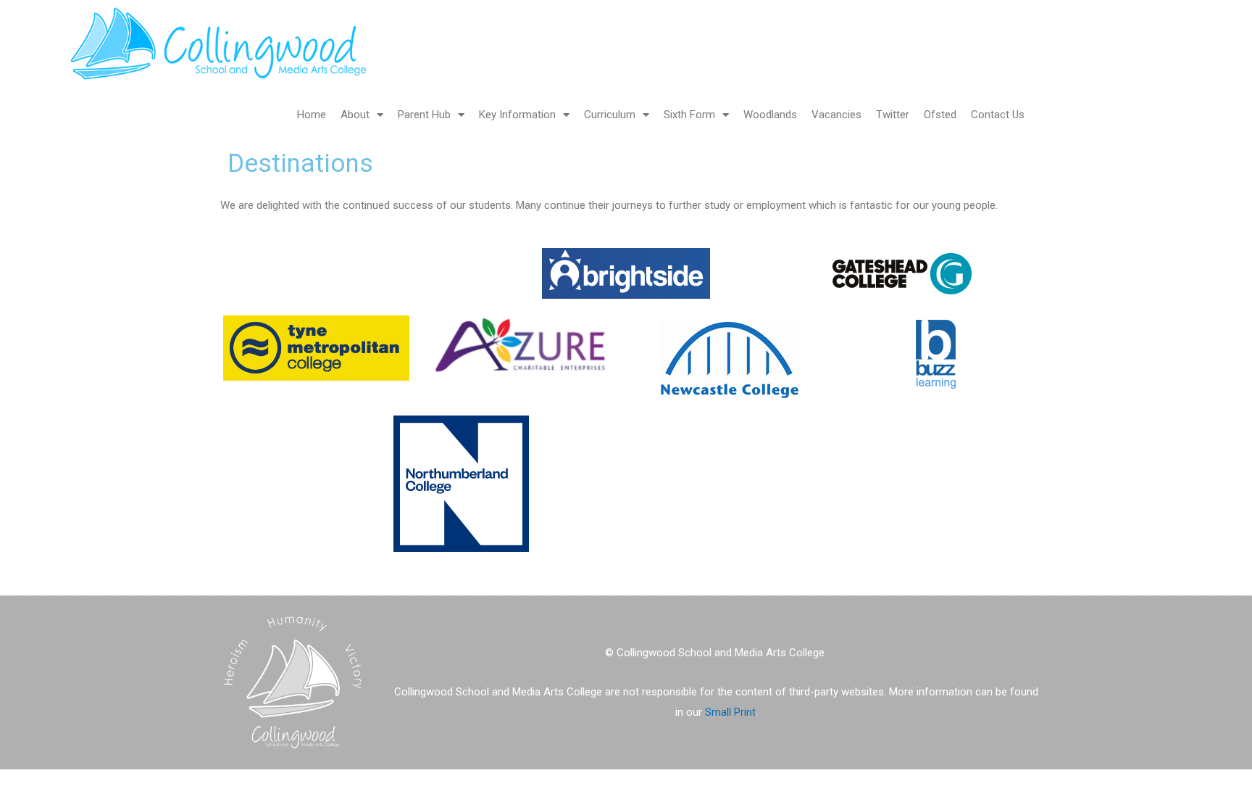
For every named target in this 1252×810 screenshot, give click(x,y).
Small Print (730, 712)
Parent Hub (424, 114)
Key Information (517, 114)
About (355, 114)
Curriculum (609, 114)
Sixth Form (689, 114)
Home (311, 114)
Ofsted (940, 114)
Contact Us (997, 114)
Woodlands (770, 114)
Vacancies (836, 114)
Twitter (892, 114)
